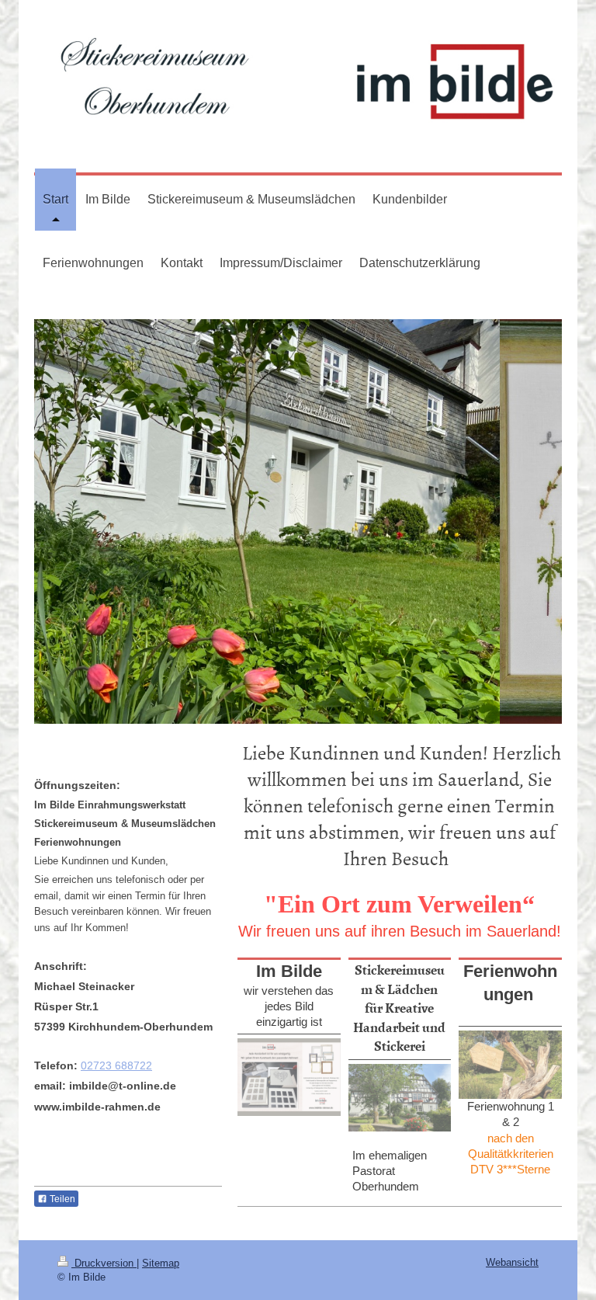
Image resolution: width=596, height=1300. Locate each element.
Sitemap (160, 1263)
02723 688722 (116, 1065)
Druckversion (104, 1263)
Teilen (61, 1199)
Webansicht (512, 1262)
